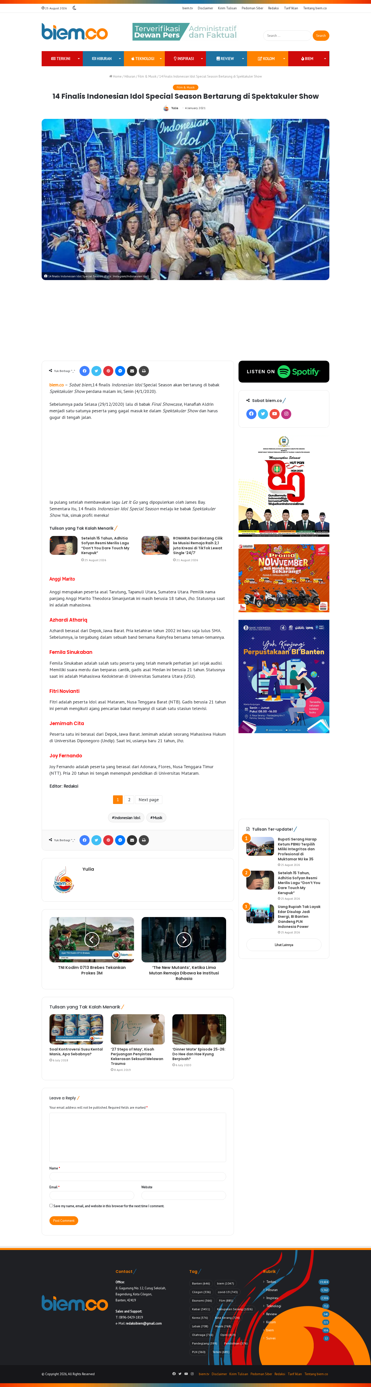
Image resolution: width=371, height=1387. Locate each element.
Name (54, 1168)
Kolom (268, 58)
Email (54, 1187)
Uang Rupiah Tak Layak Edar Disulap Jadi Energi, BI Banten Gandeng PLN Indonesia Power (299, 916)
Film (226, 1300)
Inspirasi (185, 58)
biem (308, 58)
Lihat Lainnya (284, 945)
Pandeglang (204, 1343)
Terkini (63, 58)
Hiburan (104, 58)
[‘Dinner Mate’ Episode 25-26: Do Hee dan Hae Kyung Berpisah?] (199, 1029)
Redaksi (273, 8)
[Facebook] (85, 371)
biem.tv (187, 8)
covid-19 (228, 1292)
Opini (228, 1335)
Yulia (174, 108)
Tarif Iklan (291, 8)
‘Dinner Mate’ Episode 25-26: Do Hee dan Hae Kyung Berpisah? (198, 1054)
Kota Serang (227, 1318)
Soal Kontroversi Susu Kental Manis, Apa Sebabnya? (76, 1052)
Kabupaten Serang (235, 1309)
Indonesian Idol (127, 817)
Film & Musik (147, 76)
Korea (200, 1318)
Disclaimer (205, 8)
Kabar (201, 1309)
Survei (271, 1338)
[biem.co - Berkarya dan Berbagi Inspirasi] (75, 32)
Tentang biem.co (315, 8)
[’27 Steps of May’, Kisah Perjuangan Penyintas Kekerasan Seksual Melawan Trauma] (138, 1029)
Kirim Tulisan (227, 8)
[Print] (144, 371)
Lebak (200, 1326)
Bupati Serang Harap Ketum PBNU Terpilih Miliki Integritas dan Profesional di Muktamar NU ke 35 (297, 849)
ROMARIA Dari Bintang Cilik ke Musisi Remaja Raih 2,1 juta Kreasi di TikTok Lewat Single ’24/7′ (198, 546)
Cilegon (201, 1292)
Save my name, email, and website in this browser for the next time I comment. (109, 1206)
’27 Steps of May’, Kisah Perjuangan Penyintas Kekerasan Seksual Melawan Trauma (137, 1056)
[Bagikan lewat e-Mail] (132, 371)
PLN (198, 1352)
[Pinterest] (108, 371)
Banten (201, 1283)
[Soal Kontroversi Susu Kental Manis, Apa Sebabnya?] (76, 1029)
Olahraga (202, 1335)
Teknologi (144, 58)
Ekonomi (202, 1300)
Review (227, 58)
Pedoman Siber (252, 8)
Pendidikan (236, 1343)
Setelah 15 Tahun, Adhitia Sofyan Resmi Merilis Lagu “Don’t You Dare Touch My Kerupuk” (105, 546)
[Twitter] (96, 371)
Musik (157, 817)
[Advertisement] (185, 323)
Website (146, 1187)
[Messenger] (120, 371)
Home (117, 76)
